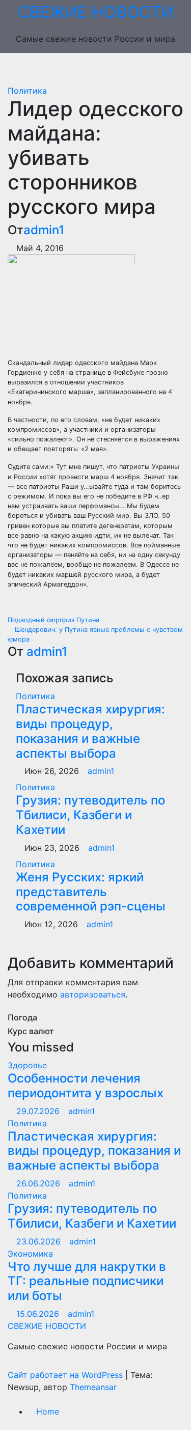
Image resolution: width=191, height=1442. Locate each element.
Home (47, 1411)
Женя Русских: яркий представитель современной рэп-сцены (91, 892)
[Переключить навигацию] (103, 68)
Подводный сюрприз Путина (54, 620)
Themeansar (93, 1387)
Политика (27, 91)
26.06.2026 (39, 1183)
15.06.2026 (39, 1314)
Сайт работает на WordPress (66, 1375)
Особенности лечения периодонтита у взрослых (85, 1085)
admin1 (43, 230)
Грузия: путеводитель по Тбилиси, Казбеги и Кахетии (90, 815)
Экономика (30, 1254)
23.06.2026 (39, 1241)
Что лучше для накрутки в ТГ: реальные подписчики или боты (87, 1281)
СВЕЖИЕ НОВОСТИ (96, 12)
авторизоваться (92, 994)
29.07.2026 (39, 1111)
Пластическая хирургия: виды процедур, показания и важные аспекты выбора (90, 731)
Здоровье (27, 1065)
